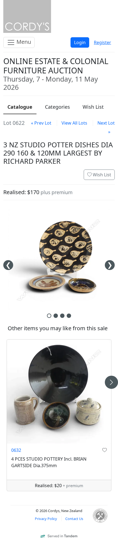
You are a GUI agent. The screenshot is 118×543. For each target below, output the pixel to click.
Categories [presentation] (57, 107)
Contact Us (74, 518)
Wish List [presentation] (93, 107)
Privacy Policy (46, 518)
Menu (23, 41)
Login (80, 42)
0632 (16, 450)
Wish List (101, 175)
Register (102, 42)
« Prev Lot (41, 123)
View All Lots (74, 123)
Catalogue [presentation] (19, 107)
